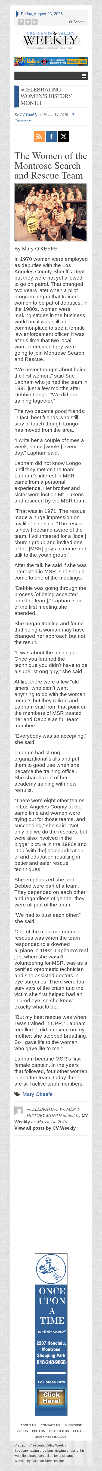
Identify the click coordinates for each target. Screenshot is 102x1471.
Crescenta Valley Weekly (46, 1445)
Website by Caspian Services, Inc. (39, 1461)
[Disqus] (51, 1164)
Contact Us (50, 1425)
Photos (38, 1431)
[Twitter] (27, 22)
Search (78, 22)
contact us (45, 1456)
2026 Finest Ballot (51, 1436)
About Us (28, 1425)
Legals (79, 1431)
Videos (22, 1431)
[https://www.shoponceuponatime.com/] (51, 1334)
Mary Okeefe (38, 1094)
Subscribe (73, 1425)
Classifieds (59, 1431)
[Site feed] (34, 22)
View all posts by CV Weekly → (48, 1128)
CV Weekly (29, 115)
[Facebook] (21, 22)
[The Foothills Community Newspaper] (51, 40)
